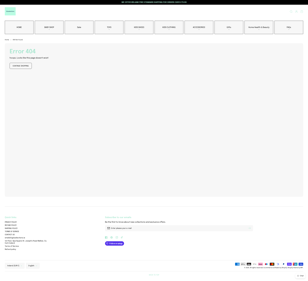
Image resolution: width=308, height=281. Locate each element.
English (31, 266)
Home (7, 40)
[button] (291, 11)
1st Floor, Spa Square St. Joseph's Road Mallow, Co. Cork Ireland (26, 242)
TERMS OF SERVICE (12, 231)
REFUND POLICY (11, 225)
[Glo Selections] (10, 11)
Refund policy (10, 249)
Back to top (154, 275)
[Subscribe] (250, 228)
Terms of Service (12, 246)
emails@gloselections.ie (15, 238)
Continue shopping (21, 66)
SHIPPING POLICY (11, 228)
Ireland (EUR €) (13, 266)
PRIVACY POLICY (11, 222)
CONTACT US (10, 235)
